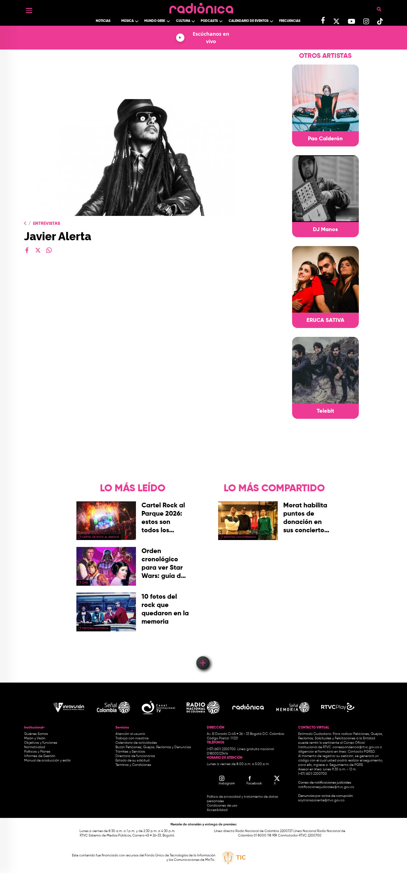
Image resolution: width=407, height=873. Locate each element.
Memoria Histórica (95, 628)
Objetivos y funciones (40, 743)
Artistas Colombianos (240, 537)
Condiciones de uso (222, 805)
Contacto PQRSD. (361, 751)
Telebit (325, 411)
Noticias (103, 21)
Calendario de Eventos (249, 21)
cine (85, 582)
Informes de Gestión (39, 756)
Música (127, 21)
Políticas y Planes (37, 751)
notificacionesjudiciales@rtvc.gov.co (326, 787)
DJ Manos (325, 230)
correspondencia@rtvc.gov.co (356, 747)
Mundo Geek (154, 21)
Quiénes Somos (36, 734)
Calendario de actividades (136, 743)
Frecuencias (289, 21)
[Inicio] (201, 7)
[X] (38, 250)
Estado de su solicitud (132, 760)
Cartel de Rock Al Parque (100, 537)
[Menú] (29, 11)
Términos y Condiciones (133, 765)
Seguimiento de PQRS (346, 765)
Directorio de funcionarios (135, 756)
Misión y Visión (34, 738)
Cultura (183, 21)
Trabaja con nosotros (132, 738)
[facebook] (27, 250)
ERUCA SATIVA (325, 320)
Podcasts (209, 21)
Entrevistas (46, 223)
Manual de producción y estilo (47, 760)
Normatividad (34, 747)
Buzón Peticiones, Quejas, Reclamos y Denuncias (153, 747)
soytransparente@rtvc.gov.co (321, 800)
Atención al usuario (130, 734)
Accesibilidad (217, 810)
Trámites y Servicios (130, 751)
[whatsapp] (49, 250)
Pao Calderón (325, 139)
